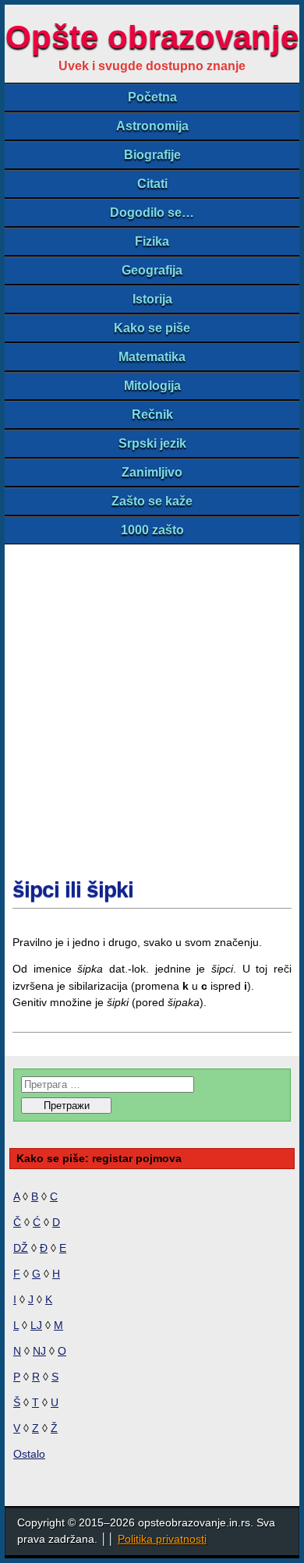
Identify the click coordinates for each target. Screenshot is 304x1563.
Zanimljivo (152, 472)
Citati (152, 183)
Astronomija (152, 126)
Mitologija (152, 385)
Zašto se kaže (152, 501)
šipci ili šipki (72, 889)
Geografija (152, 270)
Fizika (152, 241)
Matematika (152, 356)
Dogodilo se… (152, 212)
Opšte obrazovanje (152, 37)
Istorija (152, 299)
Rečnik (152, 414)
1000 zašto (152, 530)
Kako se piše (152, 328)
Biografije (152, 154)
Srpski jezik (152, 443)
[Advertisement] (152, 704)
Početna (152, 97)
